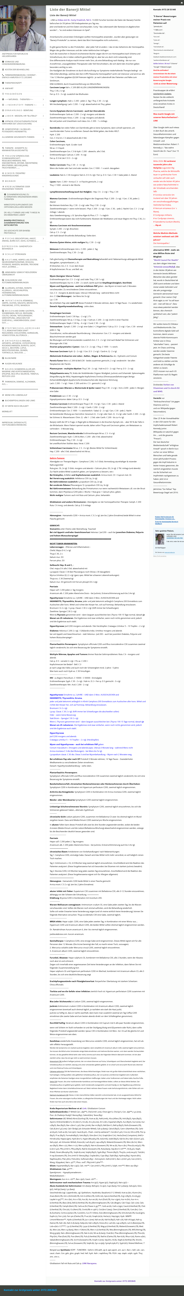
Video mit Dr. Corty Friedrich (71, 20)
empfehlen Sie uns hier (175, 538)
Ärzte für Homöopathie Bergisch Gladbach (166, 523)
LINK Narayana (89, 1263)
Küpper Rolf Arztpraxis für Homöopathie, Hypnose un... (165, 518)
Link (84, 1108)
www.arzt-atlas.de (170, 552)
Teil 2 (88, 20)
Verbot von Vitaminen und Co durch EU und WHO (166, 388)
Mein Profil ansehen (159, 556)
